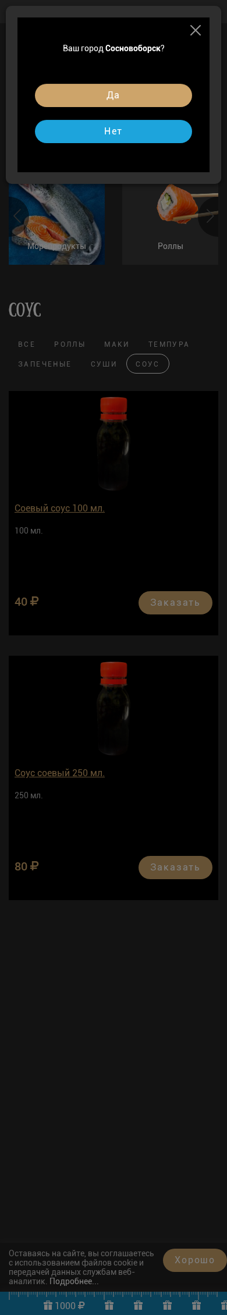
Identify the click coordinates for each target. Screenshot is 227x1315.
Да (114, 95)
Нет (113, 131)
